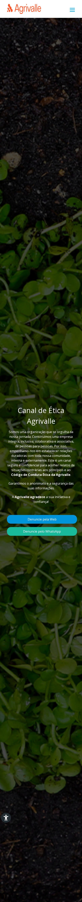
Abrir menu (72, 10)
